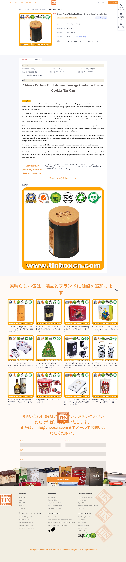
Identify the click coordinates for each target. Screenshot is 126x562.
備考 (21, 459)
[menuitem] (11, 2)
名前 (21, 441)
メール (68, 441)
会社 (16, 2)
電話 (21, 450)
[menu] (29, 2)
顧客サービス (29, 2)
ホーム (10, 2)
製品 (22, 2)
